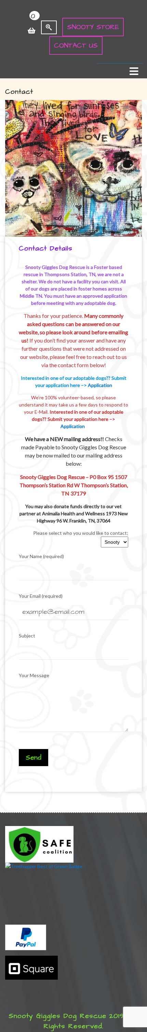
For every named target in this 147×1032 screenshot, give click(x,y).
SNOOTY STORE (93, 27)
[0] (32, 27)
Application (100, 385)
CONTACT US (76, 45)
